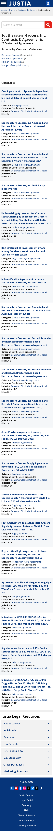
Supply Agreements (21, 474)
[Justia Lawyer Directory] (41, 788)
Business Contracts (26, 10)
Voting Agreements (21, 105)
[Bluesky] (32, 788)
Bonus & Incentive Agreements (26, 133)
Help (26, 810)
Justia (4, 10)
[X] (36, 788)
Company (26, 805)
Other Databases (13, 764)
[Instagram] (24, 788)
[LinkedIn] (12, 788)
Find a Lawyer (11, 723)
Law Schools (10, 744)
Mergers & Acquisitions (13, 65)
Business (8, 737)
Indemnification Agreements (25, 286)
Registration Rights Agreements (26, 258)
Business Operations (12, 58)
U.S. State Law (12, 757)
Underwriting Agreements (23, 227)
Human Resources (11, 61)
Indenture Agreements (22, 627)
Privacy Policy (26, 820)
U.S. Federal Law (13, 751)
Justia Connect (26, 795)
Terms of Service (26, 815)
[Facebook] (20, 788)
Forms (12, 10)
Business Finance (10, 55)
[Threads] (28, 788)
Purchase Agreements (22, 442)
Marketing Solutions (15, 771)
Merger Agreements (21, 596)
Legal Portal (26, 800)
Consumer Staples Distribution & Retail (29, 111)
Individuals (9, 730)
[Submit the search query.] (48, 24)
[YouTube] (16, 788)
